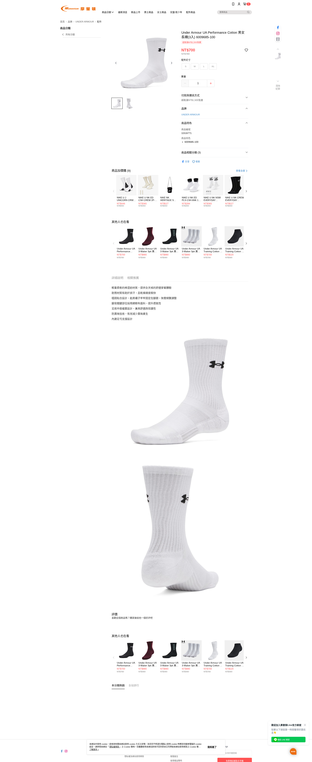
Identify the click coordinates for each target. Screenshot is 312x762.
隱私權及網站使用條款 (134, 756)
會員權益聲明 (176, 761)
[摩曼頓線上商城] (78, 8)
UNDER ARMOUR (190, 114)
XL (213, 66)
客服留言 (174, 756)
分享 (187, 161)
